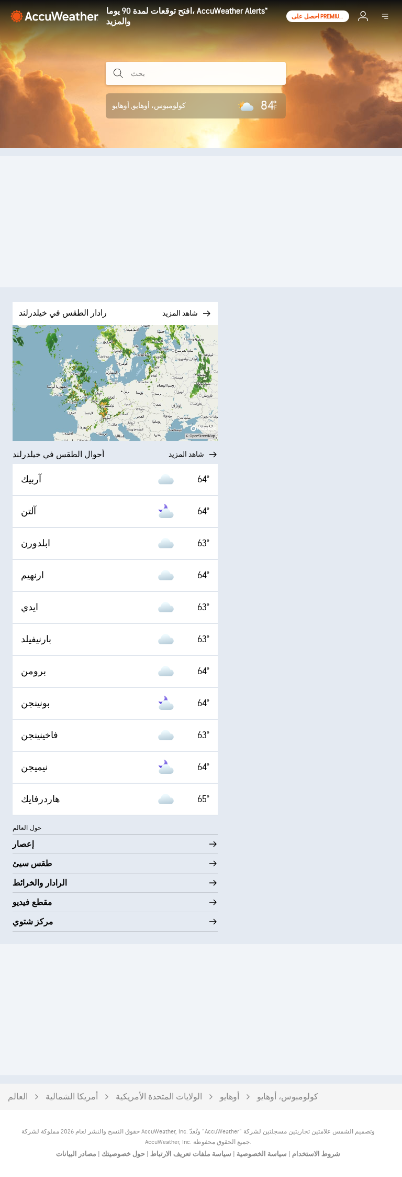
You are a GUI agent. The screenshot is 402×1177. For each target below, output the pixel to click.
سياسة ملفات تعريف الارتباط (190, 1154)
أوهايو (229, 1097)
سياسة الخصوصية (261, 1154)
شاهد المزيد (186, 454)
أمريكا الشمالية (72, 1097)
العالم (18, 1097)
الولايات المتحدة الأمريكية (159, 1097)
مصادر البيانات (76, 1154)
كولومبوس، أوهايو (287, 1097)
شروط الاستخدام (315, 1154)
